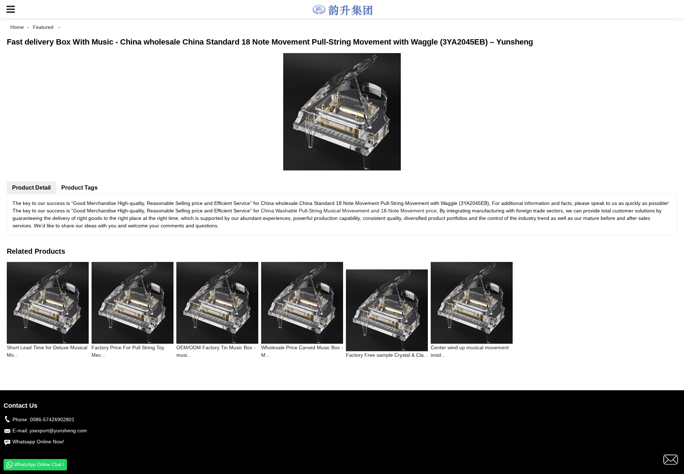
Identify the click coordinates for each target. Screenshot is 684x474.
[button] (10, 9)
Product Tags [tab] (79, 188)
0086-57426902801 (52, 419)
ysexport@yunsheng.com (58, 430)
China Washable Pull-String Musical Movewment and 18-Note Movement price (349, 210)
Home (17, 27)
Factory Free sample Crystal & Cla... (387, 355)
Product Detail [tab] (31, 188)
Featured (43, 27)
